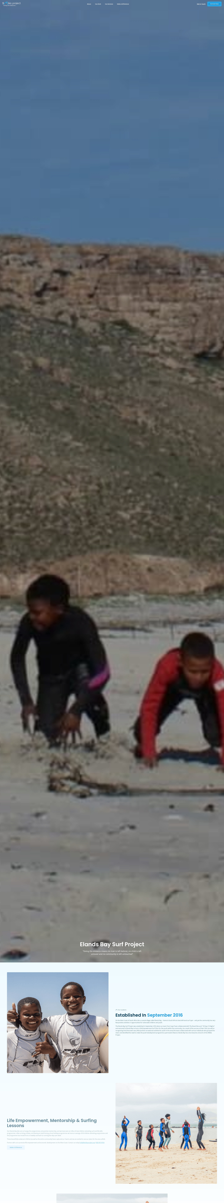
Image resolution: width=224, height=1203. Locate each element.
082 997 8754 (100, 1142)
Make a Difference (16, 1147)
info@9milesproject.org (87, 1142)
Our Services (109, 4)
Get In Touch (201, 4)
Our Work (98, 4)
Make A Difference (123, 4)
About (89, 4)
